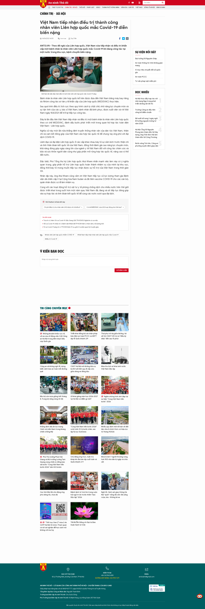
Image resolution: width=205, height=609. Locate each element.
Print (127, 38)
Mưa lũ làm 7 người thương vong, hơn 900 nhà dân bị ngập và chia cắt (114, 459)
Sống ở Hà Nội (149, 7)
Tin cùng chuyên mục (53, 308)
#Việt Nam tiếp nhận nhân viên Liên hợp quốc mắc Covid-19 (98, 235)
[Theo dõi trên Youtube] (132, 2)
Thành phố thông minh (110, 7)
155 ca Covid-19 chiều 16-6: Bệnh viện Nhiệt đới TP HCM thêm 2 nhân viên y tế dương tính (73, 224)
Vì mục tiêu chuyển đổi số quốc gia (147, 71)
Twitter (123, 38)
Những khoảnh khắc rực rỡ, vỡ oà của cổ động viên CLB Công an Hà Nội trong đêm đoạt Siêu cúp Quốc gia (53, 337)
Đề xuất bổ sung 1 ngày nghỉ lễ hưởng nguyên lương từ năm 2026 (146, 121)
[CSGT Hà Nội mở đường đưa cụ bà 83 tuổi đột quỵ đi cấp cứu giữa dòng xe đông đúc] (84, 355)
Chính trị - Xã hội (71, 7)
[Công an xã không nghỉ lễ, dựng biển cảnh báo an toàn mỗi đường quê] (53, 355)
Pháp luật (90, 7)
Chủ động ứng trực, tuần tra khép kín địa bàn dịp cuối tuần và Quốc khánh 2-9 (84, 459)
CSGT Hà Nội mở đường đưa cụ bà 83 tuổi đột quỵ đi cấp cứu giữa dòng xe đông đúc (83, 369)
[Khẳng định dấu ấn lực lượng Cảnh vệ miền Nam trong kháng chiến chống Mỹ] (53, 415)
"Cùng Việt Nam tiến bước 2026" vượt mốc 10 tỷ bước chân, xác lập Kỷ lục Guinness (84, 429)
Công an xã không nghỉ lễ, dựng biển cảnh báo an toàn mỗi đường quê (53, 369)
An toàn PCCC (141, 77)
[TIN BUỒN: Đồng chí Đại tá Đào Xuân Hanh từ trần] (84, 511)
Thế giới (82, 7)
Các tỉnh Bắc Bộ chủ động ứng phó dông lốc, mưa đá (52, 493)
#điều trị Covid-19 (51, 239)
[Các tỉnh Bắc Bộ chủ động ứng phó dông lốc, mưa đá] (53, 481)
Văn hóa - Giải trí (127, 7)
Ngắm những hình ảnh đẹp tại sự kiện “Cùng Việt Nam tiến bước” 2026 (114, 399)
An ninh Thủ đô (58, 2)
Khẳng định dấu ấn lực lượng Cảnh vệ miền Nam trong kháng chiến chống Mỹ (53, 429)
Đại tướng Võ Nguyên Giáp (146, 59)
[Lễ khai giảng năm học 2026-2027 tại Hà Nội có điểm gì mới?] (84, 385)
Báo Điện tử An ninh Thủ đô (43, 4)
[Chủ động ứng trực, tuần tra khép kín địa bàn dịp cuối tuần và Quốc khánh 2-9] (84, 445)
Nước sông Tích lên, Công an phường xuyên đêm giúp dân (146, 144)
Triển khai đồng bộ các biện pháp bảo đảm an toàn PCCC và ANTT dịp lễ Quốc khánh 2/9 (84, 336)
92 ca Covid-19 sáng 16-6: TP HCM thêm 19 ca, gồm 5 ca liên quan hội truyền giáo (71, 227)
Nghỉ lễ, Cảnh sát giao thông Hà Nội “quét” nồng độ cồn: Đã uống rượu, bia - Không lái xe (114, 494)
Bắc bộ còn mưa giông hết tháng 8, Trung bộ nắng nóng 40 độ (53, 397)
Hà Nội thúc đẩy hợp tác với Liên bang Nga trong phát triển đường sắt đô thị (146, 101)
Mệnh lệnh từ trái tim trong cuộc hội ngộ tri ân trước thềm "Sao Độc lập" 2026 (84, 494)
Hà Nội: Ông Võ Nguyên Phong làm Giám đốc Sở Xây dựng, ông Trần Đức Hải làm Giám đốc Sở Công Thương (146, 133)
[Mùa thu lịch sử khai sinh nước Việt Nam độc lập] (115, 355)
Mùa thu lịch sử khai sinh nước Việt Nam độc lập (113, 367)
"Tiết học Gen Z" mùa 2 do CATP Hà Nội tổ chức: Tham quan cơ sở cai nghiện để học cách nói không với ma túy (53, 526)
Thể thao (138, 7)
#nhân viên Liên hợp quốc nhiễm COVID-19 (59, 235)
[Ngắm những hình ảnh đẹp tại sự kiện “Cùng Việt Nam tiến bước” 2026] (115, 385)
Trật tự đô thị (57, 7)
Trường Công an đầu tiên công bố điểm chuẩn (145, 111)
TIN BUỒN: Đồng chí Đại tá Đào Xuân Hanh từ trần (83, 523)
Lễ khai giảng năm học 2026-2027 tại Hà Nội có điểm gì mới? (84, 397)
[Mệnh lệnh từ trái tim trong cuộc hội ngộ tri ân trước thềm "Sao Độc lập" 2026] (84, 481)
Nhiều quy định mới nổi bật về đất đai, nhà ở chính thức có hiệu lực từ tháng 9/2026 (114, 429)
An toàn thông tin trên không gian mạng (149, 64)
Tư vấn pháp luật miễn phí (145, 81)
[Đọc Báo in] (140, 3)
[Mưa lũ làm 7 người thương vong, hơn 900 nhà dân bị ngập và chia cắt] (115, 445)
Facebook (119, 38)
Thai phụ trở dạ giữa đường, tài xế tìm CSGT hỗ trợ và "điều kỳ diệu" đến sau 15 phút (114, 336)
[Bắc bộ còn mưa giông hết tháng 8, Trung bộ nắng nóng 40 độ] (53, 385)
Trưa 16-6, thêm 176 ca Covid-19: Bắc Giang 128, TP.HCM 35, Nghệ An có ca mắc (70, 220)
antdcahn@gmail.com (146, 577)
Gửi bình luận (121, 270)
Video (98, 7)
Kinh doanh (161, 7)
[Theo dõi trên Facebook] (129, 2)
